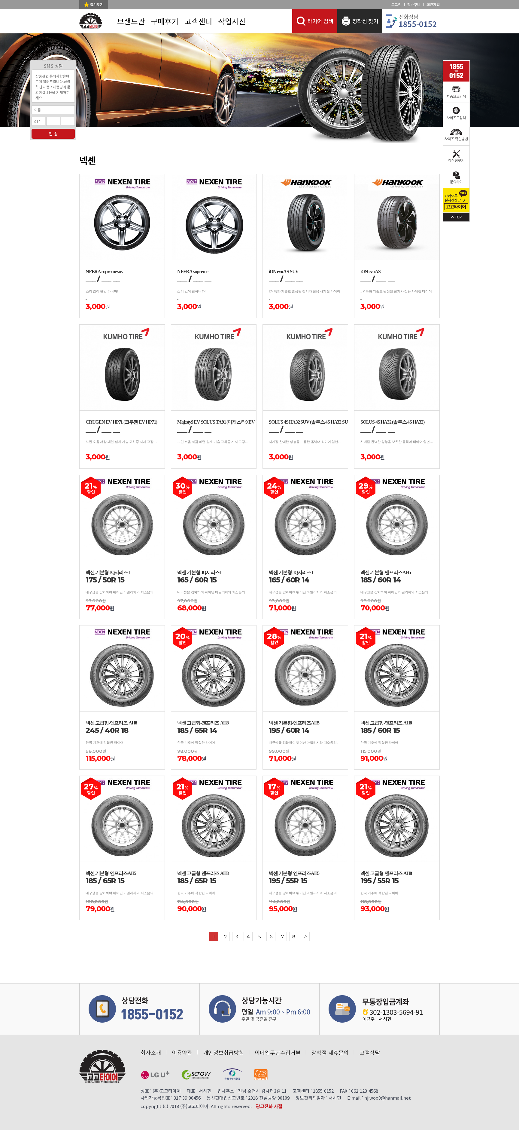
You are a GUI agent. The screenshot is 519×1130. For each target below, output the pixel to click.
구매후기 (164, 21)
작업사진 (232, 21)
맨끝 (305, 936)
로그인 (396, 4)
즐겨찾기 (96, 4)
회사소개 (151, 1052)
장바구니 (413, 4)
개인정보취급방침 (223, 1052)
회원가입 (433, 4)
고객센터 (198, 21)
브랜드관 (131, 21)
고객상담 (370, 1052)
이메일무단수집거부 (278, 1052)
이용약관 (182, 1052)
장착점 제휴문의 (330, 1052)
